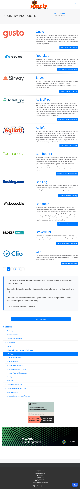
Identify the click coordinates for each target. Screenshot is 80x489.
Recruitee (42, 55)
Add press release (40, 479)
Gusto (40, 31)
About (38, 486)
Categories (62, 13)
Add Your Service (40, 481)
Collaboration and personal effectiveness (20, 350)
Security (9, 377)
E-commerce (11, 342)
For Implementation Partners (40, 482)
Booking (41, 182)
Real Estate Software (15, 365)
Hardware (10, 380)
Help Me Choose (40, 474)
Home (54, 13)
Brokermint (43, 232)
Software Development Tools (16, 388)
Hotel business (13, 361)
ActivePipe (43, 99)
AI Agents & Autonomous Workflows (18, 396)
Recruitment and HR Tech (17, 369)
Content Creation (12, 392)
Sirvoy (40, 77)
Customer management (14, 338)
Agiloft (40, 127)
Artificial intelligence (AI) (14, 384)
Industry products (12, 354)
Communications (12, 335)
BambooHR (44, 153)
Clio (38, 252)
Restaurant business (15, 358)
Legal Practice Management (18, 373)
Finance (9, 346)
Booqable (42, 203)
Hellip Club (40, 475)
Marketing (10, 331)
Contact (44, 486)
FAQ (33, 486)
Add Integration (41, 319)
